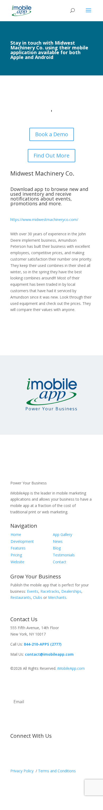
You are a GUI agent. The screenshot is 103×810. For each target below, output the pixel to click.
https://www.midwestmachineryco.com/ (44, 219)
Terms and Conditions (57, 770)
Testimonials (64, 554)
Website (17, 561)
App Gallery (62, 534)
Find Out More (51, 155)
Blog (57, 548)
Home (16, 534)
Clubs (37, 597)
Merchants (57, 597)
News (58, 541)
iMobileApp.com (71, 668)
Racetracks (49, 591)
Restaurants (20, 597)
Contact (59, 561)
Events (32, 591)
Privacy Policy (22, 770)
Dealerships (71, 591)
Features (18, 548)
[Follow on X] (25, 753)
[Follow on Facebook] (14, 753)
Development (22, 541)
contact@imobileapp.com (49, 654)
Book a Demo (51, 134)
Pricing (16, 554)
